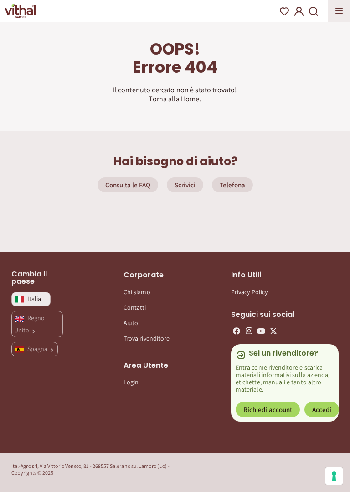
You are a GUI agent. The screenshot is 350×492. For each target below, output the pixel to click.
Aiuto (131, 323)
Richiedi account (267, 409)
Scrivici (185, 185)
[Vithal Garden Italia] (20, 11)
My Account (298, 11)
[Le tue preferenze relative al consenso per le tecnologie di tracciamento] (334, 476)
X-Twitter (273, 331)
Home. (191, 99)
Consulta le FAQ (127, 185)
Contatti (135, 307)
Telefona (232, 185)
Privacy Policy (249, 292)
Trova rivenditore (147, 338)
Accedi (321, 409)
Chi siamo (137, 292)
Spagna (38, 349)
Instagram (248, 331)
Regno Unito (29, 324)
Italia (34, 299)
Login (131, 382)
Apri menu (339, 11)
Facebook (236, 331)
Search (313, 11)
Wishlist (284, 11)
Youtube (261, 331)
